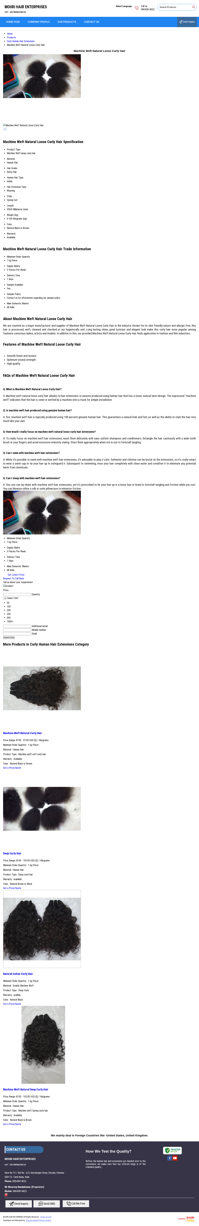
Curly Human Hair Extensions (21, 41)
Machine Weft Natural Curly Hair (22, 733)
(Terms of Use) (45, 1217)
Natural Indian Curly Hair (18, 974)
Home (10, 33)
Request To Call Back (13, 578)
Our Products (67, 21)
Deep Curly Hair (12, 853)
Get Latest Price (15, 574)
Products (11, 37)
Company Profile (39, 21)
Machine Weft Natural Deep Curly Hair (25, 1089)
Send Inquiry (188, 21)
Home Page (13, 21)
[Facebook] (169, 1160)
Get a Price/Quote (12, 767)
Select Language (124, 6)
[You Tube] (174, 1160)
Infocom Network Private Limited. (38, 1220)
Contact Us (91, 21)
